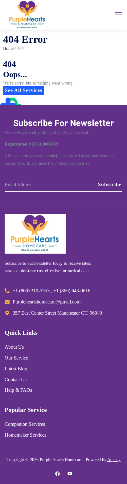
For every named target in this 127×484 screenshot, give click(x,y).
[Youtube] (70, 473)
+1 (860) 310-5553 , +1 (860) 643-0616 (51, 291)
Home (8, 48)
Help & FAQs (18, 390)
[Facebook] (57, 473)
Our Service (16, 358)
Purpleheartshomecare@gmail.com (46, 302)
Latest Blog (16, 369)
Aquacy (114, 459)
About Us (14, 347)
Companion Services (25, 424)
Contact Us (16, 380)
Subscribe (109, 184)
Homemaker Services (25, 435)
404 (20, 48)
